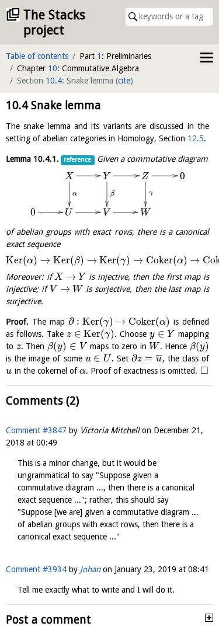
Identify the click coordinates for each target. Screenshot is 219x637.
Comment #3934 (36, 569)
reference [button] (77, 159)
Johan (90, 569)
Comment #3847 (36, 430)
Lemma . (32, 158)
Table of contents (37, 56)
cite (124, 80)
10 (52, 68)
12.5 (195, 138)
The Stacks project (54, 22)
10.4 (54, 80)
